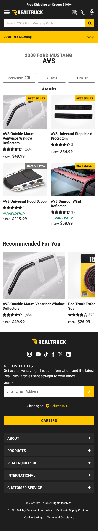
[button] (49, 438)
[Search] (89, 23)
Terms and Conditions (60, 517)
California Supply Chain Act (73, 510)
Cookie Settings (33, 517)
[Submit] (89, 391)
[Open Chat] (74, 12)
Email (8, 382)
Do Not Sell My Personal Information (30, 510)
